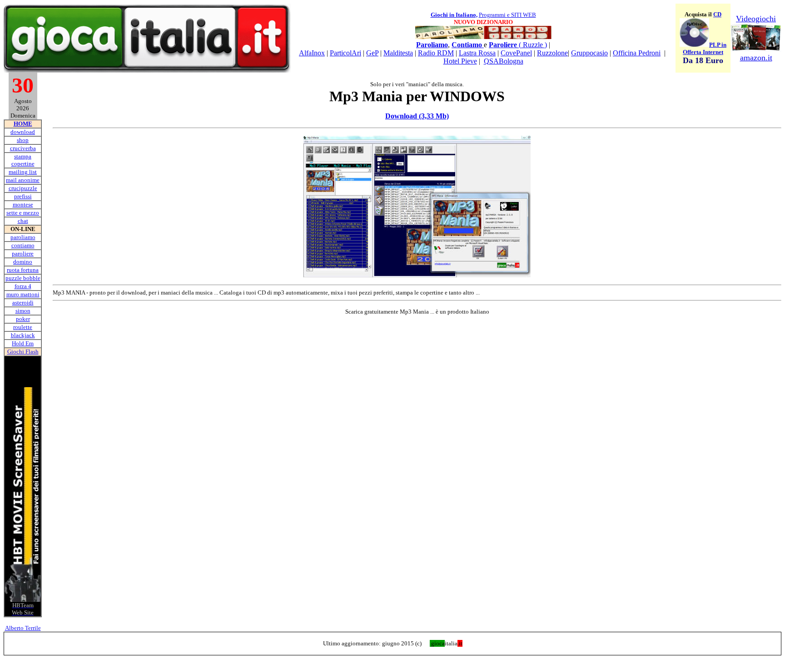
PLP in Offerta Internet (704, 48)
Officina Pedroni (637, 53)
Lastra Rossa (477, 53)
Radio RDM (436, 53)
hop (24, 140)
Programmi (493, 14)
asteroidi (23, 302)
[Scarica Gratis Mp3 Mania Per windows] (417, 275)
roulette (22, 327)
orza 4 (23, 286)
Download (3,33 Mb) (417, 116)
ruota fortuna (23, 269)
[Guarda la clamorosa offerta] (694, 44)
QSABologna (503, 61)
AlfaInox (312, 53)
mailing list (23, 171)
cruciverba (23, 148)
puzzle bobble (22, 278)
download (22, 131)
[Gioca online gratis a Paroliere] (517, 37)
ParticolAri (345, 53)
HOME (23, 123)
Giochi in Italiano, (454, 14)
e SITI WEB (521, 14)
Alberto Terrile (23, 628)
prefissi (23, 196)
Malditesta (398, 53)
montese (23, 204)
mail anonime (23, 180)
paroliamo (22, 237)
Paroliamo (432, 45)
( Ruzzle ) (518, 45)
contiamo (23, 245)
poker (23, 318)
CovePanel (516, 53)
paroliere (23, 253)
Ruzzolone (552, 53)
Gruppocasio (589, 53)
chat (23, 220)
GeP (372, 53)
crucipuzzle (23, 188)
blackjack (23, 335)
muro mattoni (23, 294)
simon (22, 310)
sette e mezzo (22, 212)
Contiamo (468, 45)
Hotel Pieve (460, 61)
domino (22, 261)
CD (717, 14)
